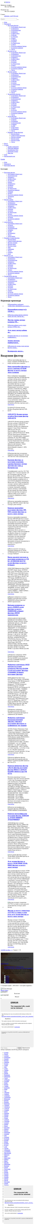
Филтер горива (12, 72)
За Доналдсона (15, 43)
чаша (9, 247)
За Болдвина (15, 127)
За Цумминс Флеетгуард (18, 27)
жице (9, 254)
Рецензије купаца (13, 151)
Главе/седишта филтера (18, 135)
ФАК (5, 154)
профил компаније (13, 146)
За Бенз (13, 38)
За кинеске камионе (17, 48)
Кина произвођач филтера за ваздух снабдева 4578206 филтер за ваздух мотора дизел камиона (19, 369)
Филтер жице (15, 139)
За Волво (14, 35)
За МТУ (13, 44)
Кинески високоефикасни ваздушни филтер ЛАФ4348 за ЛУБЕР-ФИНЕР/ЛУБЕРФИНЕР (18, 816)
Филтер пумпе (15, 140)
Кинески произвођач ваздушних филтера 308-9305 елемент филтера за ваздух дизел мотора (17, 511)
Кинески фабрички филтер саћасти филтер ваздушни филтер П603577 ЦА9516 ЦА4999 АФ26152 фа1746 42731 (18, 769)
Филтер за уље (12, 51)
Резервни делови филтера (15, 132)
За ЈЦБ (13, 126)
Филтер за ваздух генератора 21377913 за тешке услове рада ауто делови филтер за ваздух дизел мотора (19, 913)
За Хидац (14, 110)
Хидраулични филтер (14, 94)
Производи (7, 24)
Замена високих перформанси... (14, 342)
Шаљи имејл (4, 990)
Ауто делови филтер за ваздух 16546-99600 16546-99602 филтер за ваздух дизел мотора (18, 864)
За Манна (14, 40)
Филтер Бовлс (15, 134)
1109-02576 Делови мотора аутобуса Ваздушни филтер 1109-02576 (18, 416)
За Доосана (14, 36)
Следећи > (8, 950)
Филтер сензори (16, 137)
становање (11, 249)
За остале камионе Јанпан (19, 46)
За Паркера (14, 121)
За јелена (13, 41)
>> (12, 950)
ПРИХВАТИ (4, 963)
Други (13, 49)
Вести (6, 143)
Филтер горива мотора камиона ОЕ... (16, 321)
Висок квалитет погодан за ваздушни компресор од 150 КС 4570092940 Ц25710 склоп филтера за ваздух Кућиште (18, 561)
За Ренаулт (11, 196)
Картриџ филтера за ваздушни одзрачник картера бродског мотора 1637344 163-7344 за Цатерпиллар (17, 464)
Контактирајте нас (9, 156)
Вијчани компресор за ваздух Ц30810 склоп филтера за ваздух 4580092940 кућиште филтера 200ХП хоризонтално (16, 610)
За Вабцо (14, 124)
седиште (10, 252)
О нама (6, 145)
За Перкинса (15, 28)
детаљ (12, 404)
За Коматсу (14, 32)
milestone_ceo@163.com (11, 16)
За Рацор (13, 91)
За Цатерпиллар (16, 30)
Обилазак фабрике (13, 148)
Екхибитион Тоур (13, 150)
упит (9, 404)
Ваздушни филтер (13, 25)
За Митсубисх (15, 33)
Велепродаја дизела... (16, 351)
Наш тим (10, 153)
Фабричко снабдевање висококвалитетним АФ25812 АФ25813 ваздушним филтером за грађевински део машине (17, 721)
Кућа (5, 22)
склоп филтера (12, 116)
